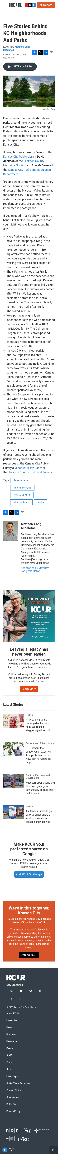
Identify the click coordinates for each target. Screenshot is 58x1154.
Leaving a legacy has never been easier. (29, 652)
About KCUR (12, 1013)
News (9, 1027)
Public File (11, 1104)
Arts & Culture (22, 495)
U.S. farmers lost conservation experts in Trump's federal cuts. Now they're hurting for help (39, 755)
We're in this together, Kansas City (29, 910)
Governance (12, 1097)
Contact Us (12, 1062)
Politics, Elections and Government (38, 776)
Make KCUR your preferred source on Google (29, 849)
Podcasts (11, 1034)
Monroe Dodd (21, 502)
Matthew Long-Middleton (17, 48)
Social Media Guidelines (18, 1083)
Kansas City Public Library (19, 156)
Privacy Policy (13, 1111)
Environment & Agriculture (40, 743)
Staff (9, 1055)
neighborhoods (22, 487)
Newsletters (12, 1041)
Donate (47, 4)
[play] (5, 1150)
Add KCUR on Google (29, 874)
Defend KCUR (29, 955)
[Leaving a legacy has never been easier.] (29, 616)
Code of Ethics (13, 1090)
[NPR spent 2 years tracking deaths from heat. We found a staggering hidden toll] (13, 721)
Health (29, 715)
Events (9, 1048)
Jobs (8, 1069)
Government (21, 480)
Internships (12, 1076)
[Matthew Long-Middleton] (10, 531)
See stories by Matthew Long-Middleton (35, 569)
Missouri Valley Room (28, 468)
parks (41, 502)
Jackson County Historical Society (30, 472)
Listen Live (11, 1020)
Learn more (29, 689)
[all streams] (53, 1150)
